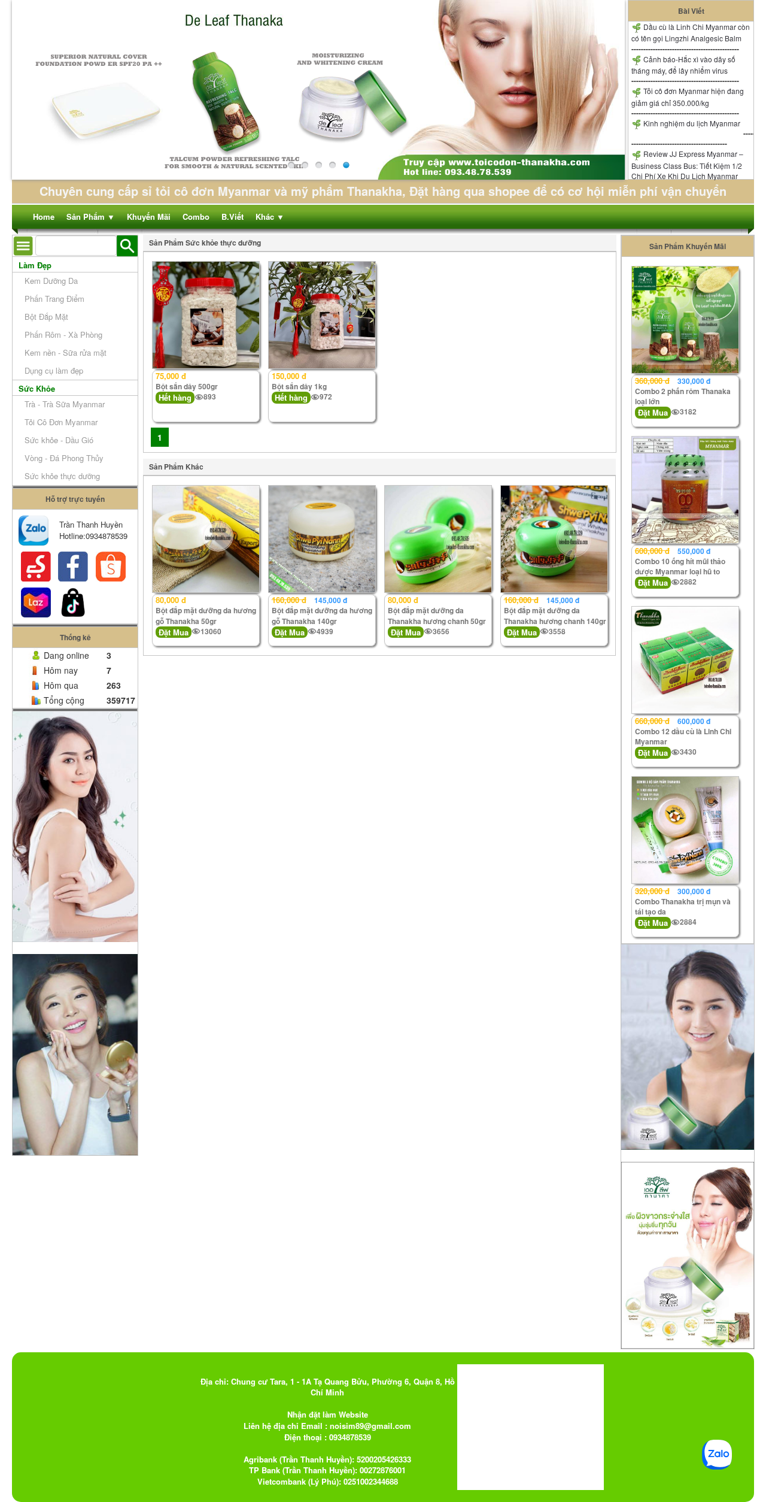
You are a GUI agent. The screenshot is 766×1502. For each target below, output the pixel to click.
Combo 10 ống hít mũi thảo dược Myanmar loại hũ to (680, 566)
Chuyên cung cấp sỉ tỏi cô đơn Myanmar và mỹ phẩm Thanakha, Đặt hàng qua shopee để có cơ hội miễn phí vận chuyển (383, 190)
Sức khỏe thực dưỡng (62, 476)
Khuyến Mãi (149, 216)
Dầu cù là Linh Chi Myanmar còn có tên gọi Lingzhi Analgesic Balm (690, 32)
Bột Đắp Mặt (46, 316)
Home (43, 216)
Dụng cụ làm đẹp (54, 370)
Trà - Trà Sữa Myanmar (65, 404)
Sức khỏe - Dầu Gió (59, 440)
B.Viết (232, 216)
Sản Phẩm (90, 216)
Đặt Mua (174, 632)
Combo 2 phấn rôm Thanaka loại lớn (683, 396)
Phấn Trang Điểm (54, 298)
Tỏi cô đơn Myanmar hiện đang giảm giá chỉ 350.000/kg (687, 96)
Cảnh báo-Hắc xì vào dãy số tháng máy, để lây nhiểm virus (683, 64)
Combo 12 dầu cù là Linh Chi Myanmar (683, 736)
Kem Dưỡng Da (51, 280)
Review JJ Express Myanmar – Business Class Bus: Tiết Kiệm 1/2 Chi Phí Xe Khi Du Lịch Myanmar (687, 165)
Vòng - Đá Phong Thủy (64, 458)
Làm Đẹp (35, 265)
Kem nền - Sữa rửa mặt (66, 352)
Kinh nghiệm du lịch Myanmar (691, 123)
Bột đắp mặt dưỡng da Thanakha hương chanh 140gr (555, 615)
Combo (196, 216)
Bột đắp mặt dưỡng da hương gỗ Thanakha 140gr (322, 615)
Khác (270, 216)
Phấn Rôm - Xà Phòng (63, 334)
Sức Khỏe (37, 388)
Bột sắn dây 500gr (187, 386)
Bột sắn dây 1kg (299, 386)
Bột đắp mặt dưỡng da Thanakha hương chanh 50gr (437, 615)
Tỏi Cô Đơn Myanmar (61, 422)
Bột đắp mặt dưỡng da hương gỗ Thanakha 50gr (206, 615)
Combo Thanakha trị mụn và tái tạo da (683, 906)
